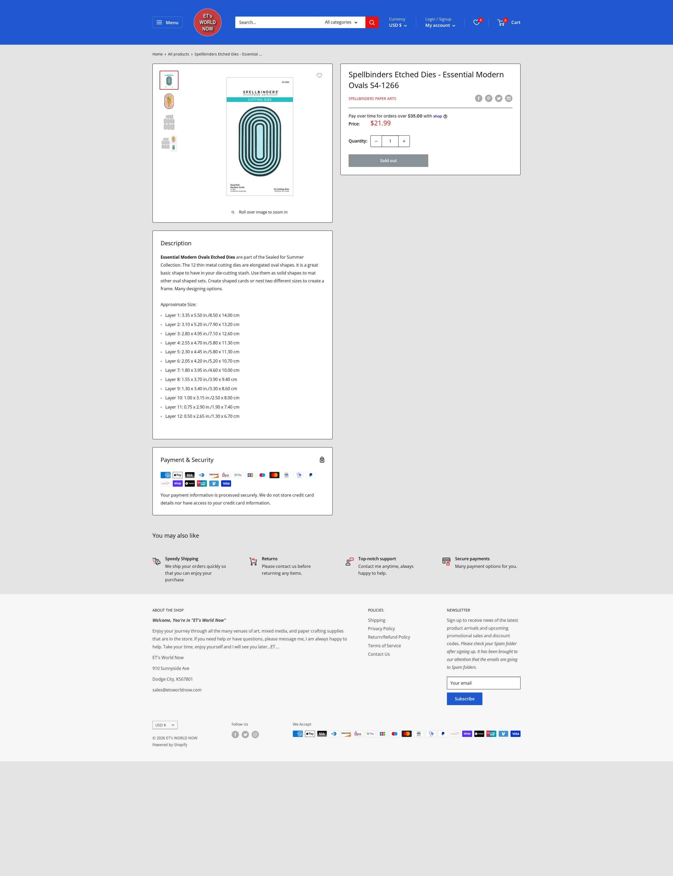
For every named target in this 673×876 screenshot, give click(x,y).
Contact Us (379, 654)
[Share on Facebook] (478, 98)
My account (438, 25)
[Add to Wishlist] (319, 75)
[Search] (372, 22)
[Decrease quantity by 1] (376, 141)
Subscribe (465, 699)
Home (157, 54)
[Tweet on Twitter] (498, 98)
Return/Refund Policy (389, 637)
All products (178, 54)
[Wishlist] (477, 22)
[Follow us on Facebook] (235, 734)
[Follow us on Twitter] (245, 734)
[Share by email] (508, 98)
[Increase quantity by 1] (404, 141)
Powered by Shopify (169, 744)
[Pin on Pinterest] (488, 98)
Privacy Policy (381, 628)
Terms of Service (384, 646)
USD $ (160, 724)
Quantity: (358, 141)
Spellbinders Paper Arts (372, 98)
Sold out (388, 161)
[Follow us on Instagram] (255, 734)
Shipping (376, 620)
